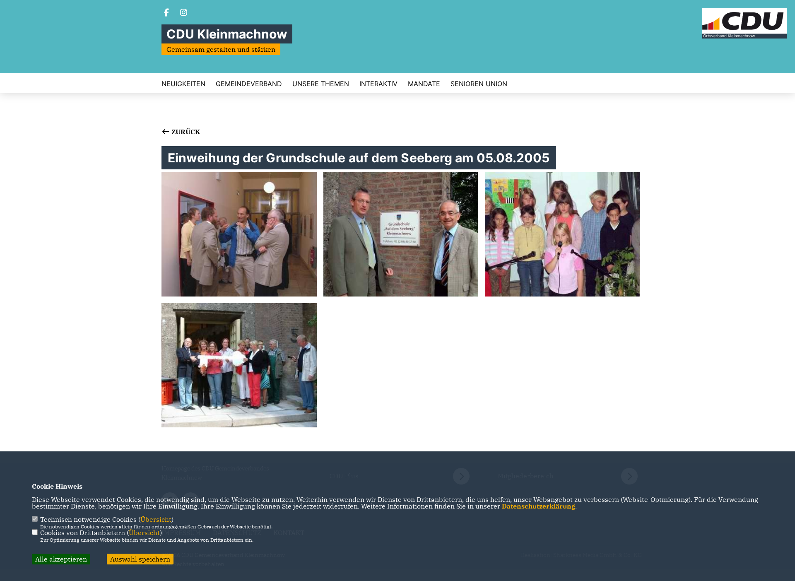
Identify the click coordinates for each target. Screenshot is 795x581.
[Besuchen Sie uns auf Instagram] (184, 13)
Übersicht (155, 519)
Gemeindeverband (249, 83)
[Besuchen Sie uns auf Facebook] (166, 13)
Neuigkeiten (183, 83)
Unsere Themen (320, 83)
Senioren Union (478, 83)
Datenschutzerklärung (538, 506)
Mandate (424, 83)
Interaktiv (378, 83)
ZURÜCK (185, 131)
